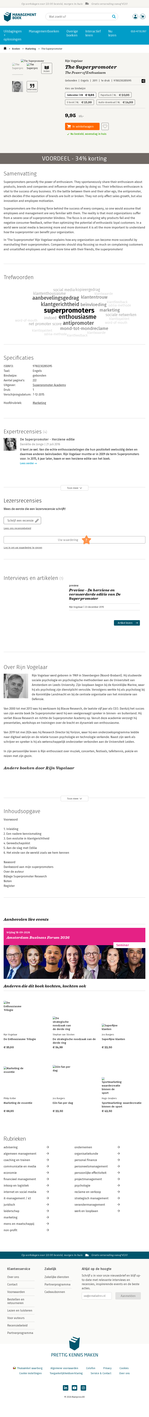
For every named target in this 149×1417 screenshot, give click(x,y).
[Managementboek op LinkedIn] (65, 1388)
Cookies (124, 1368)
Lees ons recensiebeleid (17, 528)
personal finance (85, 1160)
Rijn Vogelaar (74, 61)
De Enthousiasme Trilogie (20, 1039)
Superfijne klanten (113, 1039)
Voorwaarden (16, 1292)
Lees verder (27, 463)
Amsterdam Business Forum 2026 (38, 937)
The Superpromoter (51, 48)
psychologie (82, 1185)
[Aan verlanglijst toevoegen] (105, 126)
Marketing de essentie (18, 1103)
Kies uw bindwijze (75, 88)
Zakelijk (50, 1269)
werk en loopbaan (86, 1211)
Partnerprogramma (20, 1333)
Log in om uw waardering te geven (23, 547)
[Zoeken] (113, 16)
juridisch (9, 1204)
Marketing (30, 48)
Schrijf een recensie (20, 520)
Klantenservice (18, 1269)
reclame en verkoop (87, 1192)
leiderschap (11, 1211)
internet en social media (20, 1192)
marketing (10, 1217)
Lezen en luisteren (19, 1310)
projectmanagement (88, 1179)
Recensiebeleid (17, 1325)
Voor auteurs (16, 1318)
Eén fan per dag (63, 1103)
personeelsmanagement (91, 1166)
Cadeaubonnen (55, 1292)
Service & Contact (101, 1373)
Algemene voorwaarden (64, 1368)
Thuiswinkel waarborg (29, 1368)
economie (10, 1173)
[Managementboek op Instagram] (83, 1388)
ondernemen (83, 1147)
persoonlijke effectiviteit (90, 1173)
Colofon (90, 1368)
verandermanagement (89, 1204)
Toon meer (72, 488)
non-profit (10, 1230)
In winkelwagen (83, 126)
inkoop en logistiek (16, 1185)
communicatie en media (20, 1166)
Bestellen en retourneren (15, 1301)
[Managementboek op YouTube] (74, 1388)
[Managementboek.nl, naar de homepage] (20, 20)
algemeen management (20, 1153)
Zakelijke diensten (57, 1277)
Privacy (107, 1368)
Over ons (13, 1277)
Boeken (16, 48)
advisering (11, 1147)
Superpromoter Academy (49, 385)
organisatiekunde (86, 1153)
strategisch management (91, 1198)
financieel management (20, 1179)
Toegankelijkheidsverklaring (66, 1373)
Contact (12, 1284)
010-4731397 (138, 31)
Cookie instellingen (30, 1373)
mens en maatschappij (19, 1224)
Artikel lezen (125, 622)
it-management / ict (17, 1198)
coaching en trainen (17, 1160)
